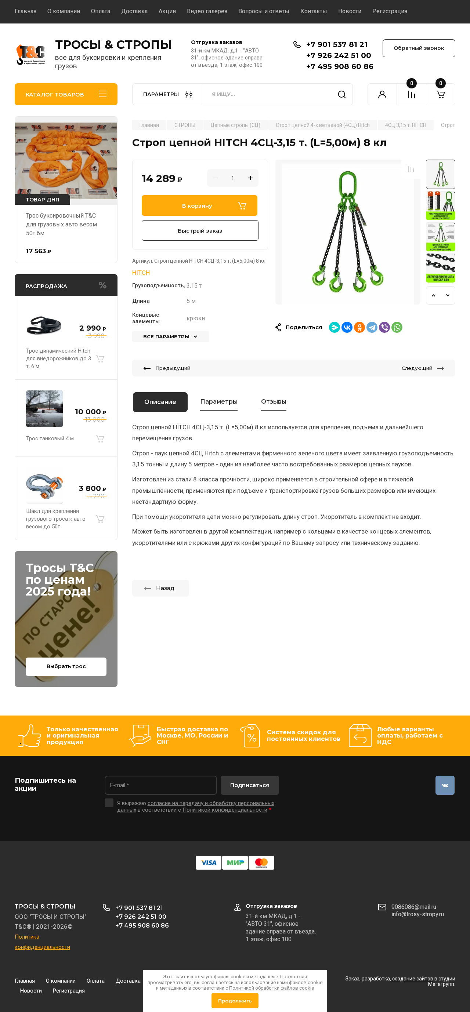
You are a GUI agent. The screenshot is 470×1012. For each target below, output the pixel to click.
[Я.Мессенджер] (334, 327)
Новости (349, 11)
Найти (342, 94)
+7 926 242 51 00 (338, 55)
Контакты (313, 11)
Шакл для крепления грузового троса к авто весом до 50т (56, 519)
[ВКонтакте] (346, 327)
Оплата (100, 11)
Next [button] (448, 295)
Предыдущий (172, 368)
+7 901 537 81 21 (337, 44)
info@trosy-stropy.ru (417, 914)
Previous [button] (433, 295)
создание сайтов (412, 979)
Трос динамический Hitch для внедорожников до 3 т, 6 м (58, 358)
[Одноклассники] (359, 327)
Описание (160, 401)
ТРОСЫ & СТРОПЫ (113, 44)
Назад (165, 588)
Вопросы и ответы (263, 11)
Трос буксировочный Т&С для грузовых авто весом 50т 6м (61, 224)
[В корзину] (100, 358)
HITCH (141, 272)
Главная (25, 11)
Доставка (134, 11)
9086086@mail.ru (413, 906)
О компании (63, 11)
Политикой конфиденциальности (224, 810)
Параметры (219, 401)
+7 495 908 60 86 (339, 66)
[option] (347, 232)
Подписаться (250, 785)
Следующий (417, 368)
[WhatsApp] (396, 327)
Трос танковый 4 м (50, 438)
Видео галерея (207, 11)
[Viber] (384, 327)
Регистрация (389, 11)
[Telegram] (371, 327)
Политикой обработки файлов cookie (271, 988)
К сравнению (410, 169)
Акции (167, 11)
